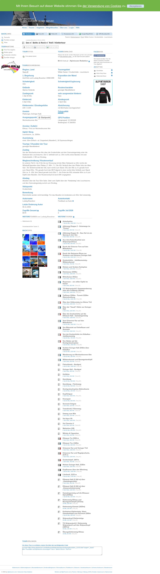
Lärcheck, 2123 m (70, 474)
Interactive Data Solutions (25, 572)
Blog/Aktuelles (52, 28)
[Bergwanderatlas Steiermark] (33, 266)
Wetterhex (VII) (68, 428)
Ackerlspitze (68, 221)
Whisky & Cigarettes (71, 433)
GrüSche (66, 374)
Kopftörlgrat (67, 394)
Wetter (5, 42)
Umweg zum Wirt (69, 414)
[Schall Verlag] (10, 72)
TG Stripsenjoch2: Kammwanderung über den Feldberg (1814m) (77, 289)
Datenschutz (108, 572)
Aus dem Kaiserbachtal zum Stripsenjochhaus (74, 241)
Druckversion (40, 47)
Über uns (63, 28)
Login (71, 28)
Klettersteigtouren (26, 567)
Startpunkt (28, 47)
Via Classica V (68, 423)
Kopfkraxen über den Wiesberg (75, 469)
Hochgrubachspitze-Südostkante (76, 389)
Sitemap (79, 572)
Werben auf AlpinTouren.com (63, 572)
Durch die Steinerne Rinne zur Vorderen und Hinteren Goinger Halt (77, 254)
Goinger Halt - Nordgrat (72, 369)
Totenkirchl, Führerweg (72, 409)
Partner (74, 572)
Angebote (40, 28)
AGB (89, 572)
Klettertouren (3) (27, 221)
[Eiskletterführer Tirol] (25, 244)
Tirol (82, 37)
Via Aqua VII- (68, 418)
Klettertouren (75, 37)
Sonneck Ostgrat (69, 404)
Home (24, 28)
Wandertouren (108, 567)
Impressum (100, 572)
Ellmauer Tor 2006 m (71, 438)
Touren (31, 28)
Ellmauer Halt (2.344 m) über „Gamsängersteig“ (74, 480)
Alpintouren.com (12, 572)
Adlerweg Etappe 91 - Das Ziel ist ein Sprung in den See (77, 234)
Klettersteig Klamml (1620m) (74, 506)
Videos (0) (54, 34)
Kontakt (94, 572)
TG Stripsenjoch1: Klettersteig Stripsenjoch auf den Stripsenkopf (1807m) (76, 525)
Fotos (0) (41, 34)
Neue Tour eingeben (9, 50)
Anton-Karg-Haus (101, 73)
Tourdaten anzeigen (9, 40)
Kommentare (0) (68, 34)
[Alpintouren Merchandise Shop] (103, 105)
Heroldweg (67, 379)
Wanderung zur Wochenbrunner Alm (77, 355)
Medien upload (7, 52)
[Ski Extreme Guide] (41, 255)
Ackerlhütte (99, 70)
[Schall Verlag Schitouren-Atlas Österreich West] (35, 277)
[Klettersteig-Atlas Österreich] (27, 277)
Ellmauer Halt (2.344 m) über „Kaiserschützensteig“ (74, 487)
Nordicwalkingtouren (49, 567)
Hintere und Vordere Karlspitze (75, 267)
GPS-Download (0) (104, 34)
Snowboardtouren (85, 567)
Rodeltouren (69, 567)
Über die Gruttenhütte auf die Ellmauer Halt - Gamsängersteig (75, 315)
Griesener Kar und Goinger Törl (75, 448)
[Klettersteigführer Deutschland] (41, 244)
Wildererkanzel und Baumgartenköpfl (77, 359)
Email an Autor (53, 47)
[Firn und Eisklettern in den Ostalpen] (33, 244)
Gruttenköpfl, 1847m (71, 460)
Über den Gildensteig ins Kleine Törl (77, 302)
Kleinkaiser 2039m (70, 272)
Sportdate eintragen (9, 57)
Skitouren (76, 567)
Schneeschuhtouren (97, 567)
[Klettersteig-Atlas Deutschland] (42, 266)
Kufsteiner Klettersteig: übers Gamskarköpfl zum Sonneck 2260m (77, 512)
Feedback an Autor (65, 201)
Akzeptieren (135, 6)
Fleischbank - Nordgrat (72, 364)
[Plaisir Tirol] (34, 255)
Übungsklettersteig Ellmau (73, 532)
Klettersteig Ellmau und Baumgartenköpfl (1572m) (73, 501)
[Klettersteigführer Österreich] (26, 255)
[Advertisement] (132, 40)
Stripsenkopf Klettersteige (73, 518)
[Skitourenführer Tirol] (26, 266)
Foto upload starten (30, 56)
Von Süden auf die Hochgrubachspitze (70, 342)
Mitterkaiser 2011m (70, 277)
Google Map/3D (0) (87, 34)
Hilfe (78, 28)
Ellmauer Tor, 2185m (71, 443)
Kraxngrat (67, 399)
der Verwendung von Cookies (102, 6)
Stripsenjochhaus (101, 76)
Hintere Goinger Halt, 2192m (74, 465)
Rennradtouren (60, 567)
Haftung (85, 572)
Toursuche (6, 37)
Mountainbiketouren (37, 567)
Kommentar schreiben (9, 55)
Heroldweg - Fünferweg (72, 384)
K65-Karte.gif (64, 61)
